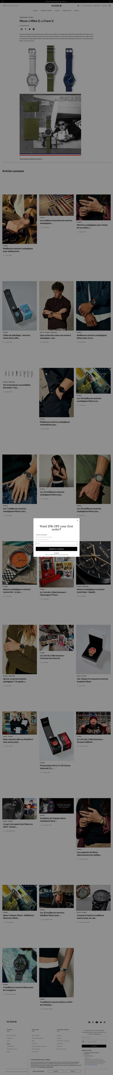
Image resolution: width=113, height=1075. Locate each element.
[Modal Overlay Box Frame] (56, 537)
